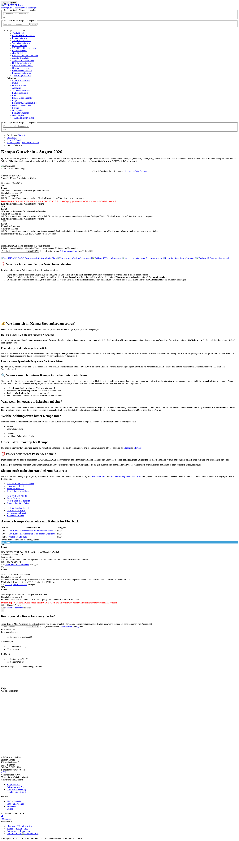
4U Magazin (6, 819)
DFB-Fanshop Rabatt (16, 510)
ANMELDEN (33, 251)
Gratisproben (18, 110)
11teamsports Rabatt (15, 486)
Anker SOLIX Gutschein (23, 60)
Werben (10, 828)
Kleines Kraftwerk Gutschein (25, 55)
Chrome (127, 448)
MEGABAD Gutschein (22, 65)
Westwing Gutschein (21, 43)
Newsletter (11, 806)
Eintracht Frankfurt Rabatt (18, 503)
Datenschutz (12, 831)
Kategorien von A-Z (15, 787)
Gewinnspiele (18, 115)
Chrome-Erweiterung (16, 789)
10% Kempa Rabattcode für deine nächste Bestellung (32, 534)
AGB (3, 772)
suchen (33, 24)
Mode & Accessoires (21, 80)
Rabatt (14, 649)
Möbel (15, 83)
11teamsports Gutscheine (16, 584)
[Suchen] (4, 17)
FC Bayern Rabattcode (17, 496)
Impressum (25, 831)
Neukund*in (17, 662)
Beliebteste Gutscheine (22, 70)
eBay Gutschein (19, 53)
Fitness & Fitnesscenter (22, 98)
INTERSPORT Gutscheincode (20, 483)
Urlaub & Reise (19, 85)
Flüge (14, 100)
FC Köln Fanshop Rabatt (18, 508)
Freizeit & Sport (99, 476)
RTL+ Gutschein (19, 50)
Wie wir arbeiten (24, 826)
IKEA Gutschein (19, 45)
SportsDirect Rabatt (15, 515)
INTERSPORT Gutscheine (17, 564)
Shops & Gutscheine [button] (16, 30)
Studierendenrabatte (20, 90)
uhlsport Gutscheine (14, 608)
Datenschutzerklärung (69, 251)
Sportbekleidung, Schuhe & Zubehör (127, 476)
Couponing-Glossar (15, 804)
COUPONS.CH (14, 833)
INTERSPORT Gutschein (23, 35)
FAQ (9, 801)
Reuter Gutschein (19, 38)
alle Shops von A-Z (22, 75)
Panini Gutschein (14, 498)
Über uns (11, 826)
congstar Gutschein (20, 58)
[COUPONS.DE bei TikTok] (2, 816)
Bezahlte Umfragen (20, 113)
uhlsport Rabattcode (15, 488)
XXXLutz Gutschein (21, 40)
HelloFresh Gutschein (21, 63)
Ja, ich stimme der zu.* (68, 251)
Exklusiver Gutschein (21, 637)
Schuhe (15, 108)
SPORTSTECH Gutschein (24, 48)
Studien (10, 809)
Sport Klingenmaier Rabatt (18, 491)
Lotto (14, 95)
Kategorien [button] (11, 78)
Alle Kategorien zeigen (24, 118)
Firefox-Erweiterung (16, 792)
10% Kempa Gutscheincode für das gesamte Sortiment (32, 531)
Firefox (138, 448)
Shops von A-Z (13, 784)
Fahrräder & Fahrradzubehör (24, 103)
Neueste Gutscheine (21, 68)
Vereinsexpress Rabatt (16, 513)
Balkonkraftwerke (20, 93)
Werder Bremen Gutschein (18, 501)
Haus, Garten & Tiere (21, 105)
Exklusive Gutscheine (21, 73)
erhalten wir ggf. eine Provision (135, 171)
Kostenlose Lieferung (18, 537)
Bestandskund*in (19, 659)
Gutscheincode (18, 646)
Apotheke (16, 88)
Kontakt (17, 801)
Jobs (26, 828)
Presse (19, 828)
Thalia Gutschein (19, 33)
